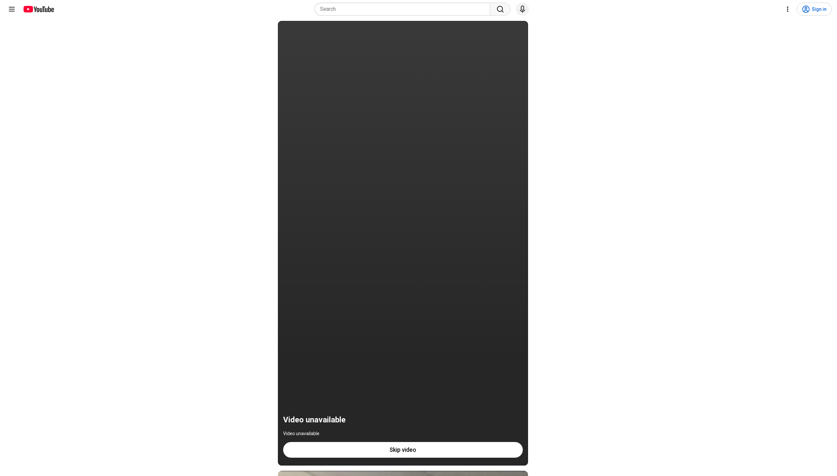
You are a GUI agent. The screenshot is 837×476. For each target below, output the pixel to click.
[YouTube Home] (38, 9)
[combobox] (404, 9)
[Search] (500, 9)
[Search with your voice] (522, 9)
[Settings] (788, 9)
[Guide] (12, 9)
